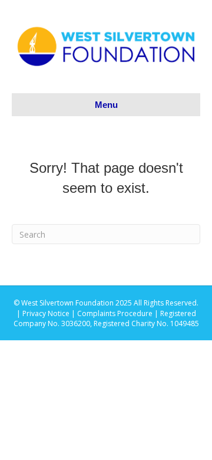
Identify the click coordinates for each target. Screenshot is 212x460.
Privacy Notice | (49, 313)
